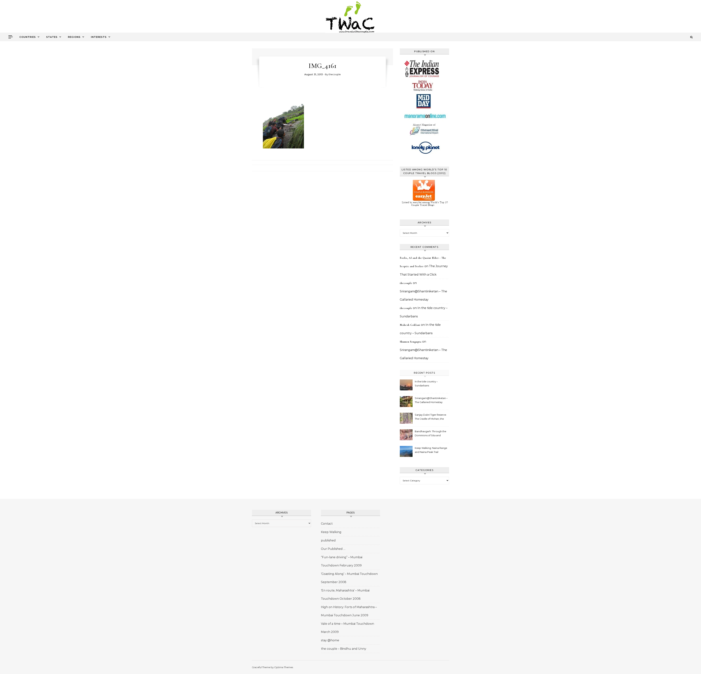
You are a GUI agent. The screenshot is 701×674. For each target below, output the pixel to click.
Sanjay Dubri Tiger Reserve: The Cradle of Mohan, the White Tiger (431, 417)
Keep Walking (331, 532)
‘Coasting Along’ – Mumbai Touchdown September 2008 (349, 578)
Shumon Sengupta (411, 341)
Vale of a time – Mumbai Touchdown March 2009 (347, 628)
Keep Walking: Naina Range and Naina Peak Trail (431, 449)
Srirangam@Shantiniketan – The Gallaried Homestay (431, 400)
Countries (27, 36)
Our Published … (333, 549)
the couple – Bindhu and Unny (343, 648)
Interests (99, 36)
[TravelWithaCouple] (350, 17)
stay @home (330, 640)
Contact (327, 523)
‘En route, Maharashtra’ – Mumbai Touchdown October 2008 (345, 594)
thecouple (335, 74)
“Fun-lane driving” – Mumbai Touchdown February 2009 (341, 561)
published (328, 540)
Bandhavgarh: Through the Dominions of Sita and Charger (430, 434)
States (52, 36)
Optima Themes (283, 667)
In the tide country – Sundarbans (426, 383)
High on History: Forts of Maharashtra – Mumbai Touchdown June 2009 (349, 611)
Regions (74, 36)
